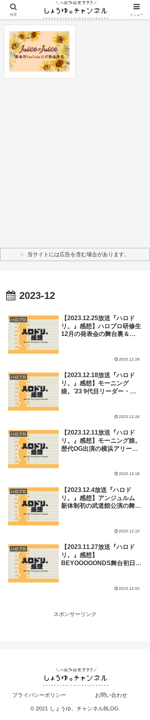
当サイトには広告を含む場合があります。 (78, 254)
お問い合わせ (111, 695)
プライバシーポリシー (39, 695)
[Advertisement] (75, 163)
